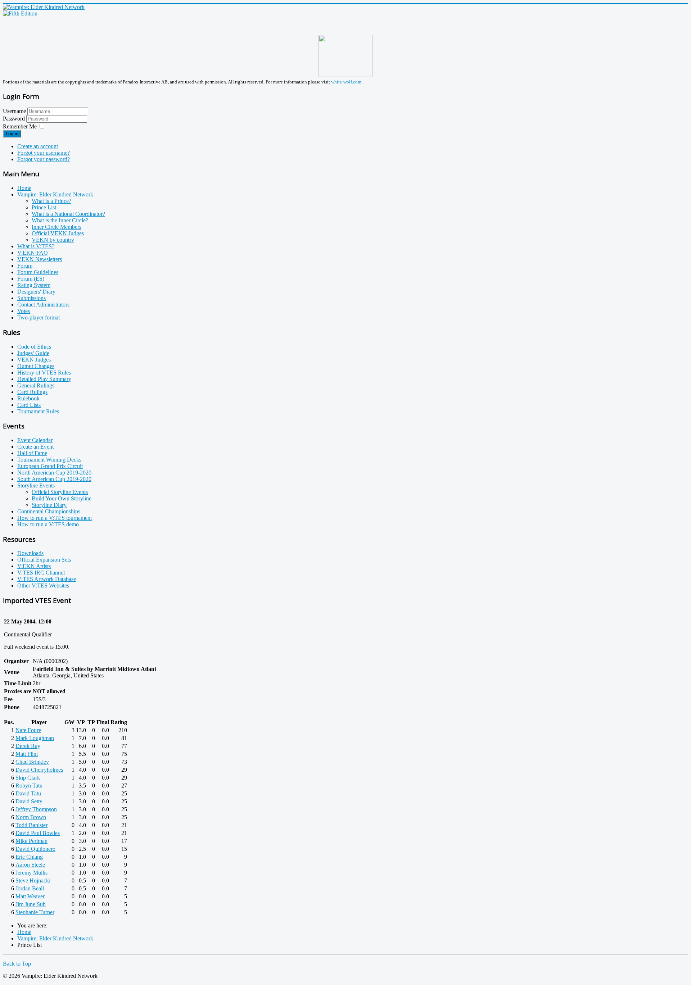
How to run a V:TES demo (48, 524)
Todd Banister (31, 825)
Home (24, 188)
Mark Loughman (34, 738)
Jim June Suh (30, 904)
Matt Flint (26, 754)
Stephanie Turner (34, 912)
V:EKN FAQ (32, 253)
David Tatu (28, 793)
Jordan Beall (29, 888)
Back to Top (17, 964)
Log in (12, 133)
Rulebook (28, 398)
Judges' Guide (33, 353)
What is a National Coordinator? (68, 214)
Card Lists (29, 405)
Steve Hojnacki (32, 880)
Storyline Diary (49, 505)
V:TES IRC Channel (41, 572)
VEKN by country (53, 240)
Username (14, 111)
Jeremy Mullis (31, 873)
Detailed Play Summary (44, 379)
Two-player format (38, 317)
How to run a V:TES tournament (54, 518)
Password (14, 118)
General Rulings (35, 385)
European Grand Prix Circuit (50, 466)
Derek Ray (27, 746)
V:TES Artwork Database (46, 579)
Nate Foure (28, 730)
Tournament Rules (38, 411)
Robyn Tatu (28, 785)
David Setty (28, 801)
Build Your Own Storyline (61, 498)
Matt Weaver (30, 896)
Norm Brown (30, 817)
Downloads (30, 553)
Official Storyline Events (60, 492)
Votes (23, 311)
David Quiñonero (35, 849)
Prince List (44, 207)
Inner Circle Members (56, 227)
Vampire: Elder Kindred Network (55, 194)
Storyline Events (36, 485)
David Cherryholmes (39, 770)
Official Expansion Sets (44, 560)
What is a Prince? (51, 201)
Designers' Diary (36, 292)
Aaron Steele (30, 865)
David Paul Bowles (37, 833)
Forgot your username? (43, 153)
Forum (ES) (30, 279)
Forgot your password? (43, 159)
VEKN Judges (34, 360)
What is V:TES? (35, 246)
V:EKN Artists (34, 566)
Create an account (37, 146)
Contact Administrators (43, 304)
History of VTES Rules (44, 372)
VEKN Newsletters (39, 259)
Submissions (31, 298)
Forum (24, 266)
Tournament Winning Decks (49, 460)
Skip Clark (27, 778)
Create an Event (35, 447)
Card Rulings (32, 392)
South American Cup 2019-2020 (54, 479)
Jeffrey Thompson (36, 809)
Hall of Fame (32, 453)
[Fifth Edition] (20, 13)
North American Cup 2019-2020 (54, 472)
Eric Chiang (29, 857)
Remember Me (20, 126)
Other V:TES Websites (43, 585)
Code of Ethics (34, 347)
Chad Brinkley (32, 762)
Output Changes (35, 366)
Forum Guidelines (37, 272)
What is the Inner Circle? (60, 220)
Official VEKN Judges (58, 233)
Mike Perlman (31, 841)
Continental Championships (48, 511)
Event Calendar (35, 440)
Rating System (33, 285)
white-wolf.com (346, 82)
